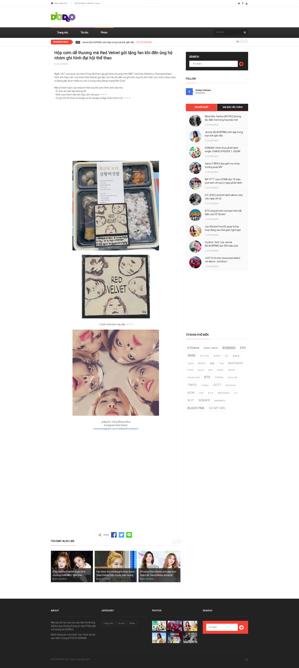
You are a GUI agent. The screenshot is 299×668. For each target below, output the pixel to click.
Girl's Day (204, 356)
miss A (236, 356)
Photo (104, 32)
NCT (191, 400)
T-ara (221, 363)
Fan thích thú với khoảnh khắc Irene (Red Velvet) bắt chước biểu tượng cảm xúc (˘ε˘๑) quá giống (72, 575)
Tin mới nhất (201, 107)
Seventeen (230, 385)
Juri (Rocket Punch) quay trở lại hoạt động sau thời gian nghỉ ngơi (223, 228)
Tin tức (84, 32)
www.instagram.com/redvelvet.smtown (116, 428)
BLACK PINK (196, 408)
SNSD (192, 355)
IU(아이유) (232, 377)
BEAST (220, 370)
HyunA (201, 370)
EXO (243, 347)
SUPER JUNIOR (211, 348)
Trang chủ (62, 32)
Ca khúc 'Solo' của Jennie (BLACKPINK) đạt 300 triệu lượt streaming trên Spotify (221, 246)
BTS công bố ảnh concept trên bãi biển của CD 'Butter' (223, 212)
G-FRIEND (219, 377)
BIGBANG (229, 347)
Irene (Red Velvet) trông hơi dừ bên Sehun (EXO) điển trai (160, 573)
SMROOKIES (223, 393)
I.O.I (235, 393)
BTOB (190, 370)
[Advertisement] (185, 17)
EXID (212, 363)
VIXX (201, 393)
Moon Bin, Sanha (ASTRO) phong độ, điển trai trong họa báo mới (223, 118)
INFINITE (202, 363)
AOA (210, 370)
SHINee (217, 356)
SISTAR (231, 370)
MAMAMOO (220, 400)
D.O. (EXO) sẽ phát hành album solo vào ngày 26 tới (224, 197)
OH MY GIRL (217, 408)
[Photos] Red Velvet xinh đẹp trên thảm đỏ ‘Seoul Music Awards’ (115, 573)
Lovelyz (205, 385)
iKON (191, 392)
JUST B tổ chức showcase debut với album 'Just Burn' (222, 260)
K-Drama (193, 347)
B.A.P (210, 393)
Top (246, 659)
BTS (207, 377)
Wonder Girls (194, 377)
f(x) (226, 356)
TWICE (192, 385)
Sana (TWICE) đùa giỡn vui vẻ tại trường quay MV (222, 165)
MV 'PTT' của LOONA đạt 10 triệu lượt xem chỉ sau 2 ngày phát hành (223, 181)
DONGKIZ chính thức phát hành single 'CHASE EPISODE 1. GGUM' (114, 42)
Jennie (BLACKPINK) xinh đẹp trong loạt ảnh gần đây (224, 134)
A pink (190, 363)
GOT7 (217, 385)
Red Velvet (235, 363)
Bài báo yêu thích (233, 107)
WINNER (204, 400)
